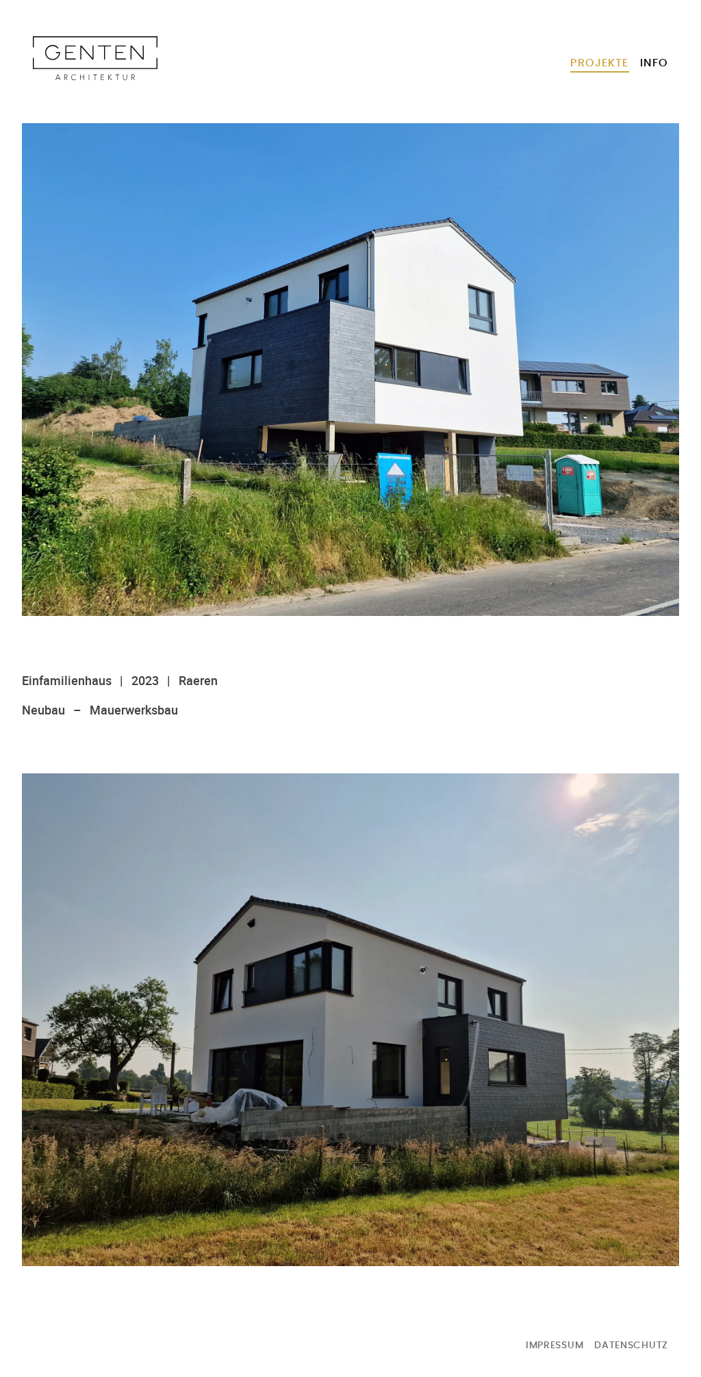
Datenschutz (631, 1345)
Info (654, 62)
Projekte (599, 62)
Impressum (554, 1345)
